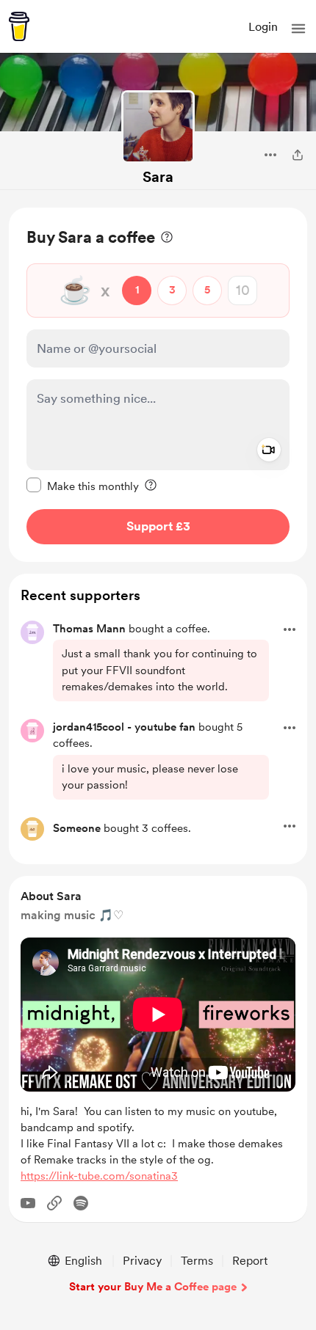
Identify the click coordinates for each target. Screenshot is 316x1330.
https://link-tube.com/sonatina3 (99, 1176)
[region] (158, 385)
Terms (197, 1261)
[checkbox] (82, 485)
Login (263, 27)
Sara (158, 177)
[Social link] (54, 1203)
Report (249, 1261)
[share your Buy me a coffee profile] (297, 155)
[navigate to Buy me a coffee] (19, 26)
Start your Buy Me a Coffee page (153, 1286)
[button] (298, 28)
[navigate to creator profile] (158, 127)
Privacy (142, 1261)
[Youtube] (28, 1203)
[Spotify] (80, 1203)
